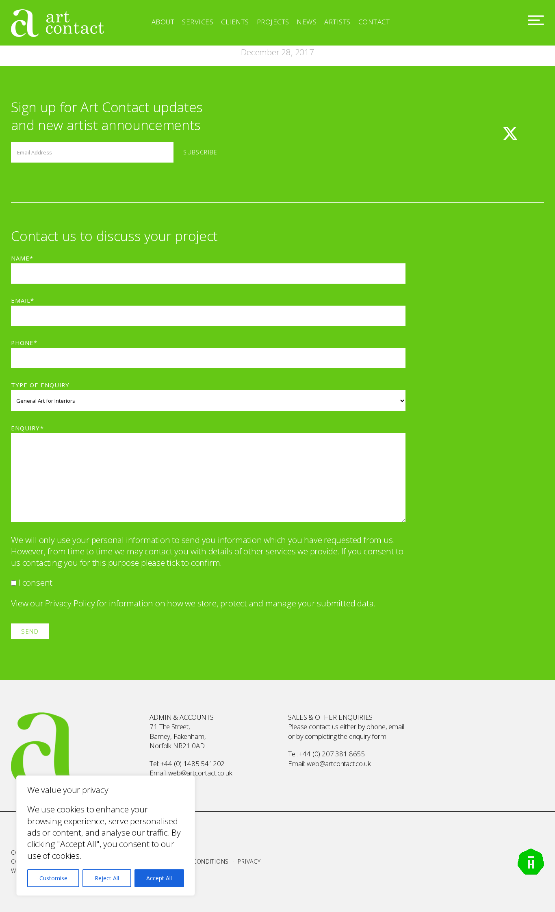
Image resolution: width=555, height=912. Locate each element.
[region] (105, 835)
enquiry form (367, 736)
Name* (22, 258)
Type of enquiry (40, 385)
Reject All (107, 878)
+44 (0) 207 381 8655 (332, 753)
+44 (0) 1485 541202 (192, 763)
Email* (22, 300)
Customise (53, 878)
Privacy (249, 861)
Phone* (24, 343)
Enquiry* (27, 428)
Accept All (159, 878)
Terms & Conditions (197, 861)
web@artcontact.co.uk (200, 772)
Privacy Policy (70, 603)
